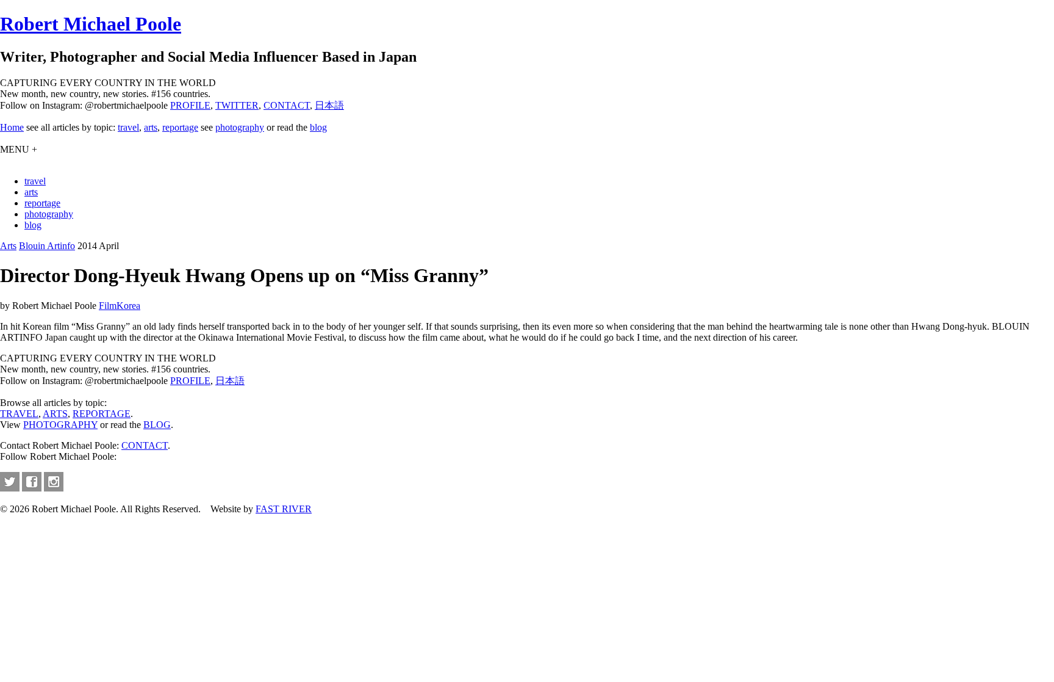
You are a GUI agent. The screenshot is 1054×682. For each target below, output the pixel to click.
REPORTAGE (102, 413)
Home (12, 127)
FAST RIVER (284, 509)
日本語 (329, 105)
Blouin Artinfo (47, 246)
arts (150, 127)
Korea (128, 305)
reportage (180, 127)
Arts (8, 246)
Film (108, 305)
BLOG (157, 424)
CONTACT (287, 105)
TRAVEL (19, 413)
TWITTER (237, 105)
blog (318, 127)
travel (128, 127)
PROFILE (190, 105)
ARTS (55, 413)
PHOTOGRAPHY (60, 424)
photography (239, 127)
